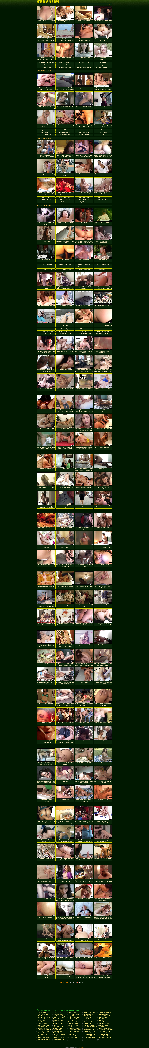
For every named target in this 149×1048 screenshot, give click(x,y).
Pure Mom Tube (88, 1036)
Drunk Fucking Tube (105, 1028)
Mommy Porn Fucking (59, 1031)
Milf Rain (101, 1026)
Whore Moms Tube (43, 1037)
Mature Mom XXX (89, 1022)
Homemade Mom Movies (106, 1030)
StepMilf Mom (103, 1019)
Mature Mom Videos (105, 1036)
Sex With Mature (104, 1025)
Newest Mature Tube (105, 1016)
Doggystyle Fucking (104, 1031)
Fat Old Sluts (87, 1019)
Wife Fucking (57, 1012)
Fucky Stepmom (58, 1020)
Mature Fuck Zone (58, 1017)
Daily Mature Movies (74, 1019)
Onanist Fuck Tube (58, 1030)
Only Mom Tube (57, 1028)
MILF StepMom (42, 1020)
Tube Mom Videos (58, 1037)
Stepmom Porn (88, 1023)
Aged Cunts (71, 1034)
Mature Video (42, 1012)
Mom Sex (86, 1020)
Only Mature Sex (73, 1016)
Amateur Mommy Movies (91, 1031)
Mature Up (71, 1026)
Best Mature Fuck (104, 1014)
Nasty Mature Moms (89, 1012)
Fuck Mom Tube (42, 1026)
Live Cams (109, 4)
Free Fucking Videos (74, 1031)
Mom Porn (102, 1020)
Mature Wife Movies (89, 1034)
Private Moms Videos (105, 1037)
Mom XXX (41, 1022)
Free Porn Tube (88, 1033)
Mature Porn (56, 1025)
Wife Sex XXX (72, 1022)
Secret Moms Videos (90, 1037)
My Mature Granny (58, 1014)
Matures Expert (57, 1033)
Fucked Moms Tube (43, 1033)
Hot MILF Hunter (43, 1019)
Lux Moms (56, 1036)
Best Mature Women (59, 1034)
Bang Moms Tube (58, 1026)
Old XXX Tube (88, 1016)
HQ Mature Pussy (73, 1014)
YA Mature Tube (103, 1034)
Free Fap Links (42, 1023)
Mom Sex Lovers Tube (44, 1039)
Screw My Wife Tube (105, 1012)
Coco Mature (72, 1033)
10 (89, 982)
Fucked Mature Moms (74, 1030)
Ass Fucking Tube (43, 1014)
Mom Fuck (56, 1022)
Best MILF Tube (73, 1036)
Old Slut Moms (72, 1037)
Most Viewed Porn (43, 1025)
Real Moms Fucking (59, 1016)
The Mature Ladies (89, 1025)
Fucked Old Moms (58, 1039)
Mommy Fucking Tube (44, 1030)
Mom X (86, 1028)
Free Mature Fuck (73, 1017)
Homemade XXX (58, 1023)
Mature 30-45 (103, 1017)
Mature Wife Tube (43, 1028)
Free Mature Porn (43, 1036)
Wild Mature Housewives (91, 1026)
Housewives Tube (104, 1033)
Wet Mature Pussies (44, 1016)
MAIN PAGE (63, 982)
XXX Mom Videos (73, 1025)
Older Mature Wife (89, 1030)
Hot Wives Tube (42, 1034)
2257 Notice (80, 1047)
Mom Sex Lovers (104, 1023)
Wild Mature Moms (73, 1028)
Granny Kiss (56, 1019)
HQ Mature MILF (88, 1014)
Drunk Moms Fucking (44, 1031)
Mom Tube (71, 1020)
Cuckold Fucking (73, 1012)
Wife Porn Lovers (73, 1023)
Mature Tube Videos (44, 1017)
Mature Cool (87, 1017)
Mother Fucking (103, 1022)
